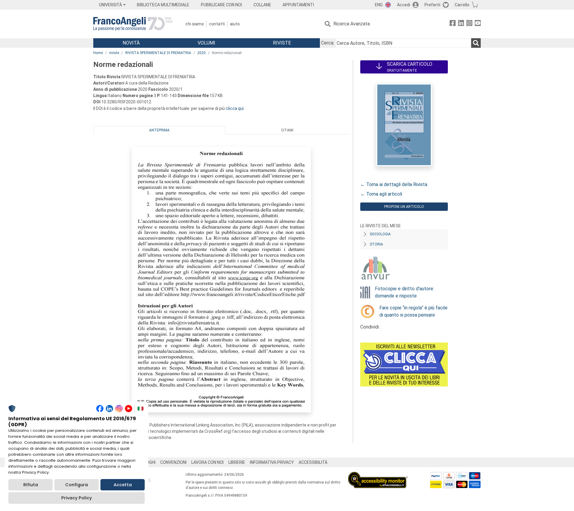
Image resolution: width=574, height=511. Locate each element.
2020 (201, 53)
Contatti (217, 24)
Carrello (462, 4)
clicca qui (235, 108)
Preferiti (432, 4)
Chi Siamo (194, 24)
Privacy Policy (76, 498)
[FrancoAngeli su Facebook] (453, 24)
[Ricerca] (476, 43)
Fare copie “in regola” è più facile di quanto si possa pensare (413, 311)
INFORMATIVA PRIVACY (272, 462)
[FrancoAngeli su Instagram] (469, 24)
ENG (379, 4)
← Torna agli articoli (381, 194)
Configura (76, 485)
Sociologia (380, 234)
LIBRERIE (236, 462)
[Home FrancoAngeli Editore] (132, 24)
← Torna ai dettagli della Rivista (393, 184)
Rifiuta (30, 485)
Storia (376, 244)
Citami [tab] (287, 130)
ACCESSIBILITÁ (313, 462)
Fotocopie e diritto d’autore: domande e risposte (404, 292)
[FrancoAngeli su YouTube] (478, 24)
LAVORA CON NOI (207, 462)
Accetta (123, 485)
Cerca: (327, 43)
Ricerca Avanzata (351, 24)
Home (98, 53)
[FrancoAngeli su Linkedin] (461, 24)
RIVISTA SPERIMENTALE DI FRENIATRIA (158, 53)
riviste (114, 53)
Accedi (403, 4)
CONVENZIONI (173, 462)
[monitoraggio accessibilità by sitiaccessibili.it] (378, 475)
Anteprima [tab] (159, 130)
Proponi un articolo (404, 207)
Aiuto (235, 24)
